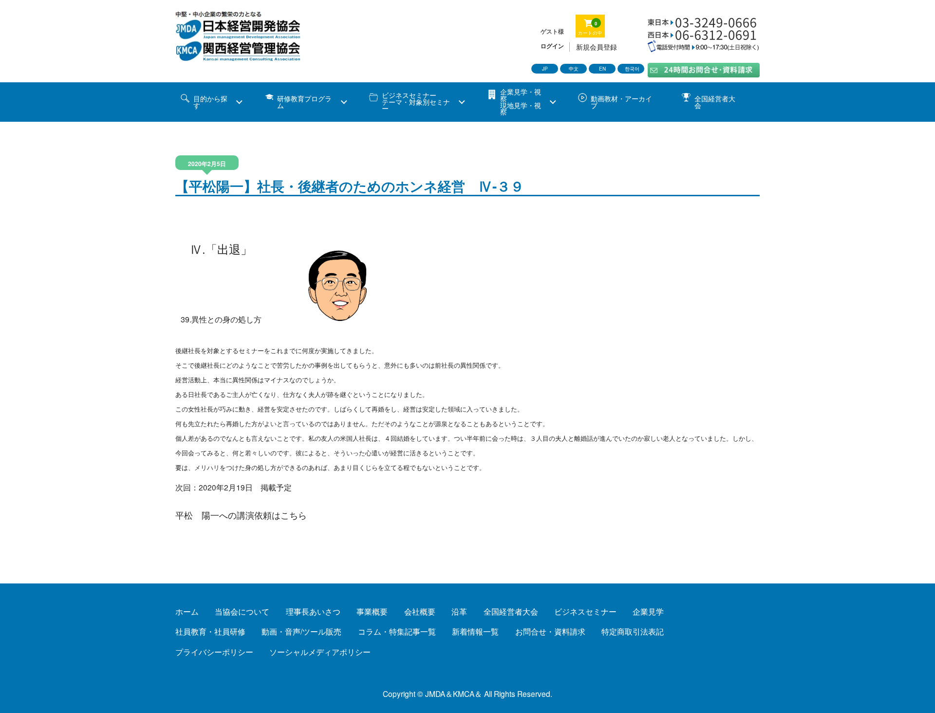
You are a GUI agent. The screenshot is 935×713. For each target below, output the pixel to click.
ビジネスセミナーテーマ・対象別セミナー (416, 101)
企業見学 (648, 611)
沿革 (459, 611)
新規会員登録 (596, 47)
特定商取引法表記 (632, 631)
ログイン (552, 45)
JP (545, 69)
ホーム (187, 611)
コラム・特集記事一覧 (397, 631)
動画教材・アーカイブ (621, 102)
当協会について (242, 611)
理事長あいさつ (313, 611)
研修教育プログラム (304, 102)
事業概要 (372, 611)
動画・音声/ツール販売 (301, 631)
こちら (293, 514)
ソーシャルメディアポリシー (320, 651)
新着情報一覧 (475, 631)
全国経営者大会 (714, 102)
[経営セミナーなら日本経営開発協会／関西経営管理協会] (238, 55)
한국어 (632, 69)
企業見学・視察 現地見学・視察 (520, 101)
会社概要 (419, 611)
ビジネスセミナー (585, 611)
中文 (574, 69)
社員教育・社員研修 (210, 631)
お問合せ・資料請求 (550, 631)
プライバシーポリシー (214, 651)
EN (602, 69)
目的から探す (210, 102)
